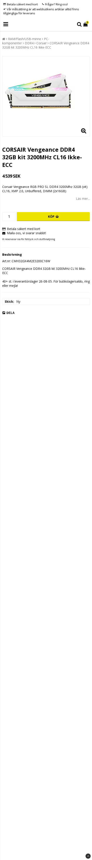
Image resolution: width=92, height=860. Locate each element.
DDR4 (29, 43)
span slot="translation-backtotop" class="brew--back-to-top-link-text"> (88, 856)
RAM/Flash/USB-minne (24, 39)
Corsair (41, 43)
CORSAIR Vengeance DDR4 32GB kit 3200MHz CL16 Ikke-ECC (45, 45)
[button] (86, 24)
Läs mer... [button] (83, 198)
